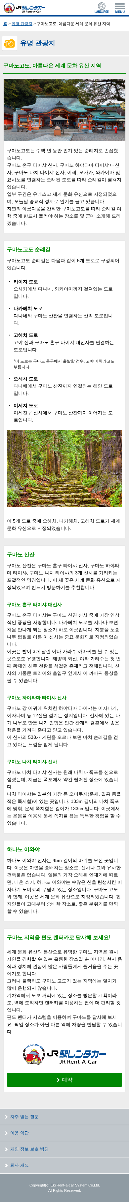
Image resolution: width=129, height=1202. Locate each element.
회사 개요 (19, 1165)
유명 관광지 (22, 23)
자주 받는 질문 (24, 1116)
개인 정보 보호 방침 (29, 1149)
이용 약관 (19, 1132)
